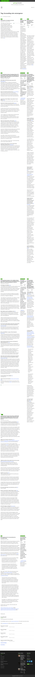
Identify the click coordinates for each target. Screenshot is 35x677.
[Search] (33, 7)
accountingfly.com (5, 623)
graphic (10, 381)
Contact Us (2, 659)
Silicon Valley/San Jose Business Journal (7, 461)
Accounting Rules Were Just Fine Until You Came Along (23, 539)
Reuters (15, 103)
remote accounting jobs (14, 621)
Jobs (1, 655)
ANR (2, 414)
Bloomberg (11, 144)
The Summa (13, 506)
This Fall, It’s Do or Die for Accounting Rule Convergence (23, 75)
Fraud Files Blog (3, 325)
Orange (7, 444)
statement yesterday (4, 575)
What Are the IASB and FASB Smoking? (23, 21)
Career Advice (2, 656)
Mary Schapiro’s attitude (8, 572)
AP (27, 170)
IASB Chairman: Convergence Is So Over (7, 20)
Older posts (3, 613)
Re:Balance (24, 68)
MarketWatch (3, 81)
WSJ (32, 64)
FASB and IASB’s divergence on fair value (30, 298)
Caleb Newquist (3, 21)
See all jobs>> (3, 644)
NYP (8, 472)
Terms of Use (2, 658)
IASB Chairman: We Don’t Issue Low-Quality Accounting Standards (30, 22)
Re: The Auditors (15, 91)
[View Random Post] (32, 7)
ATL (9, 342)
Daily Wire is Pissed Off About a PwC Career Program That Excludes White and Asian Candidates (22, 657)
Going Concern (20, 675)
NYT (32, 120)
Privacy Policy (2, 666)
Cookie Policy (2, 667)
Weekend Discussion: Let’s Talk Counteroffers (23, 669)
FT (12, 375)
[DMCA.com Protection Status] (30, 664)
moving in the (29, 315)
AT (4, 37)
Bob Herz (22, 310)
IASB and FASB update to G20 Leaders (7, 607)
